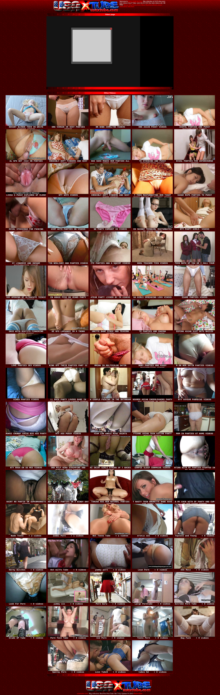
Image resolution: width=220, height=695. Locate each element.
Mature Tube (128, 4)
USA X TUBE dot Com (135, 1)
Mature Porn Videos (138, 4)
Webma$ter (138, 693)
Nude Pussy (130, 6)
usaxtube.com (82, 693)
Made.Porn (149, 4)
